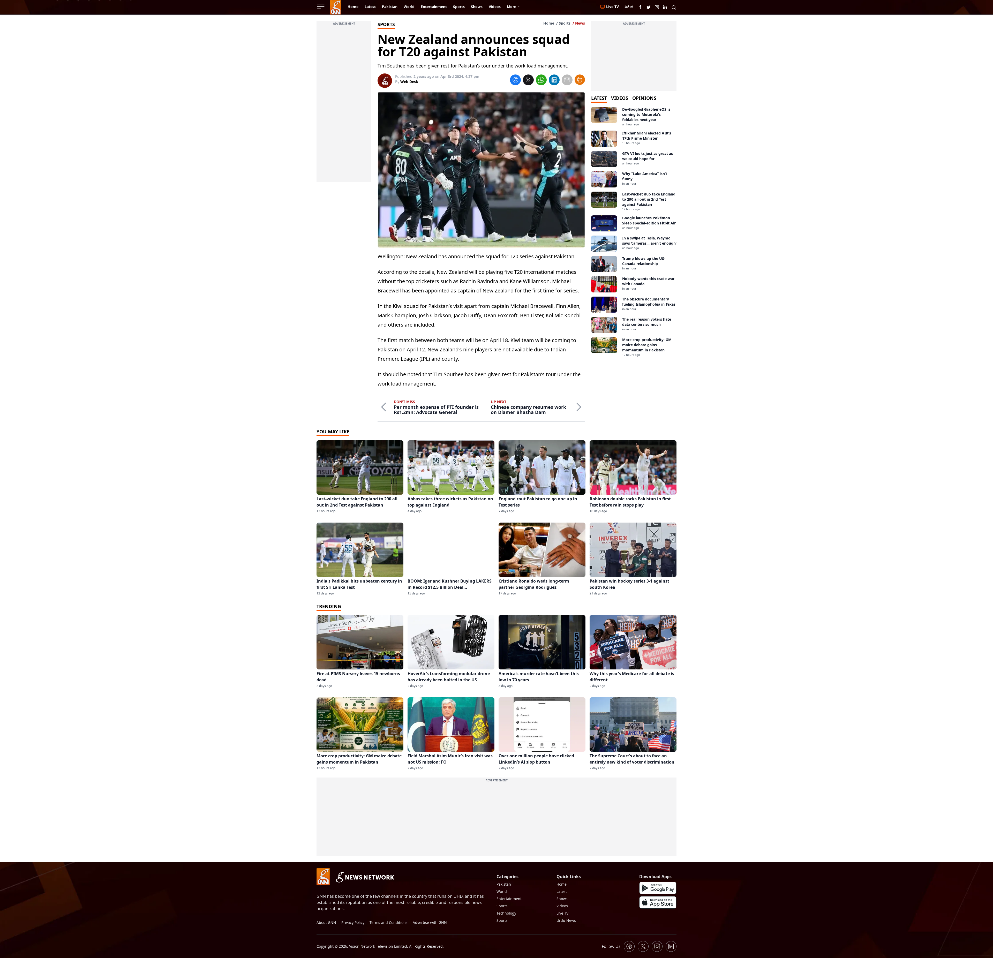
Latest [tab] (599, 98)
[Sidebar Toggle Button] (321, 6)
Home (548, 23)
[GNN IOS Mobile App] (657, 902)
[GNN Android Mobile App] (657, 888)
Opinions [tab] (644, 98)
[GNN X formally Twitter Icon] (648, 7)
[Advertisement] (344, 104)
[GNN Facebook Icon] (640, 7)
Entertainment (509, 898)
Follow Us (611, 946)
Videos (562, 905)
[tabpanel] (633, 232)
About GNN (326, 922)
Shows (562, 898)
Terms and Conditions (389, 922)
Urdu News (566, 920)
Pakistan (503, 884)
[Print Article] (580, 79)
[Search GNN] (673, 7)
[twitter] (528, 80)
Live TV (562, 913)
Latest (561, 891)
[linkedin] (554, 80)
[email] (567, 80)
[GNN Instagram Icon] (657, 7)
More (511, 6)
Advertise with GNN (430, 922)
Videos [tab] (619, 98)
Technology (506, 913)
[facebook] (515, 80)
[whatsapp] (541, 80)
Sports (564, 23)
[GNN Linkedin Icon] (665, 7)
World (501, 891)
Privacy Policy (352, 922)
